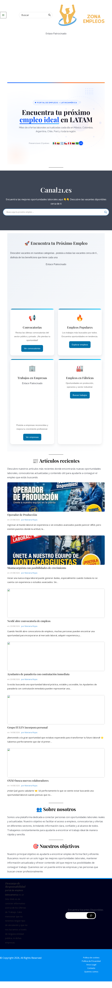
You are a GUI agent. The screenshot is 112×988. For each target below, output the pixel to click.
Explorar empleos (80, 344)
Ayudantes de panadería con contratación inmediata (56, 656)
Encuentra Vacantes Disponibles (85, 909)
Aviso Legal (91, 964)
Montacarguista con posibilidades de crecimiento (56, 550)
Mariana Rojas (31, 519)
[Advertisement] (56, 56)
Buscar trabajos (80, 395)
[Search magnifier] (106, 212)
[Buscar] (49, 15)
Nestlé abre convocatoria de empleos (56, 603)
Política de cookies (91, 957)
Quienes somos (91, 971)
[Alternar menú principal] (3, 15)
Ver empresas (32, 437)
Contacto (91, 968)
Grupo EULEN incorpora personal (56, 709)
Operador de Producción (56, 496)
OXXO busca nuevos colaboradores (56, 762)
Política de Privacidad (91, 961)
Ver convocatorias (32, 348)
